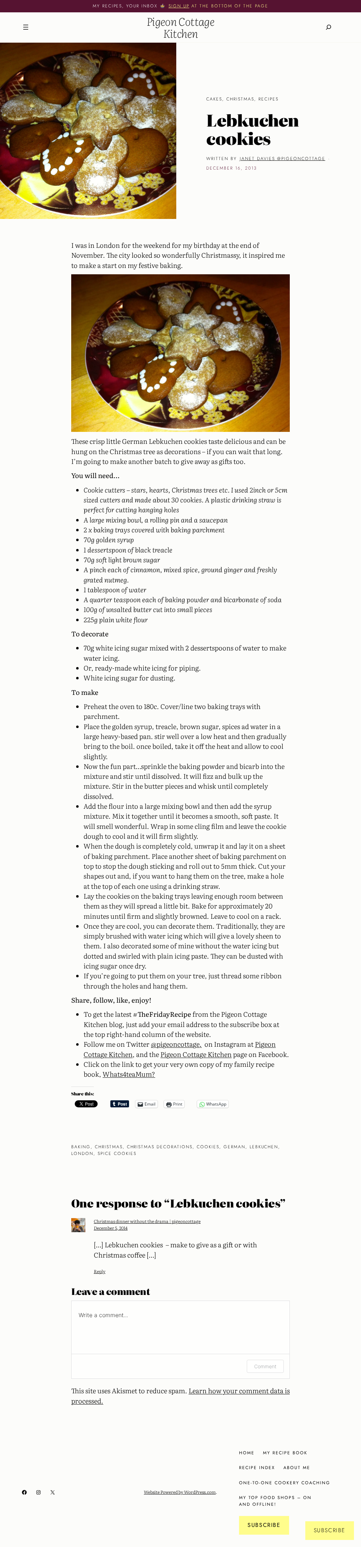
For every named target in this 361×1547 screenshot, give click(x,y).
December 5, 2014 (111, 1227)
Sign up (179, 6)
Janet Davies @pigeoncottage (282, 158)
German (234, 1147)
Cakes (214, 99)
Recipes (268, 99)
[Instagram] (38, 1492)
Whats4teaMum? (129, 1074)
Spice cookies (117, 1153)
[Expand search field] (328, 27)
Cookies (208, 1147)
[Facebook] (24, 1492)
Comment (265, 1366)
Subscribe (263, 1525)
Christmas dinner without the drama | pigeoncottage (147, 1221)
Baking (81, 1147)
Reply (99, 1271)
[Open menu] (26, 27)
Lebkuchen (264, 1147)
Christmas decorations (160, 1147)
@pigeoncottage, (176, 1044)
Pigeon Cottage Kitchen (180, 27)
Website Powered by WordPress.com (180, 1491)
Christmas (240, 99)
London (82, 1153)
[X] (52, 1492)
